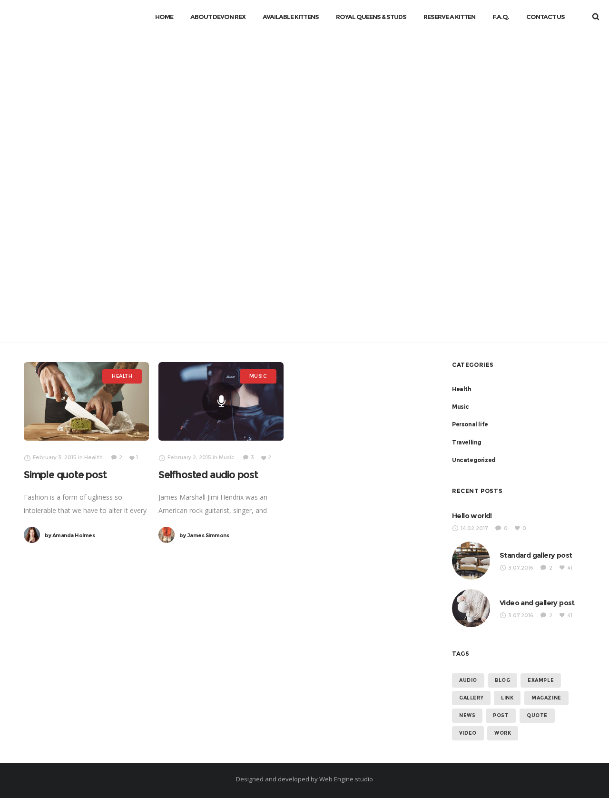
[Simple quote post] (86, 401)
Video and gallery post (537, 602)
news (467, 715)
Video (468, 733)
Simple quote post (65, 475)
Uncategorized (474, 459)
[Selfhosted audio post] (221, 401)
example (541, 680)
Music (460, 406)
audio (468, 680)
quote (537, 715)
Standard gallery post (536, 555)
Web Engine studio (346, 779)
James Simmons (204, 535)
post (501, 715)
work (502, 733)
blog (502, 680)
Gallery (471, 698)
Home (271, 175)
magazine (546, 698)
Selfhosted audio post (208, 475)
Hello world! (472, 515)
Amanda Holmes (70, 535)
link (507, 698)
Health (461, 389)
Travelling (466, 442)
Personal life (470, 424)
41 (569, 567)
